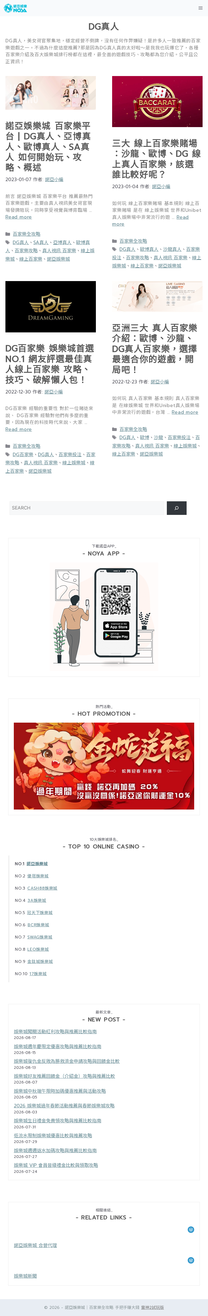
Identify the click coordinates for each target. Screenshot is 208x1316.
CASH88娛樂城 (42, 888)
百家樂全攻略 (26, 234)
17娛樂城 (38, 974)
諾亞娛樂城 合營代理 (35, 1245)
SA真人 (40, 242)
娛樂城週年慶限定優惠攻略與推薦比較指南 (57, 1046)
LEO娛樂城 (38, 949)
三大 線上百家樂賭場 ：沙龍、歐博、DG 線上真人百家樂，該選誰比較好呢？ (156, 159)
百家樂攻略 (26, 250)
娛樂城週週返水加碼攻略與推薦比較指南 (55, 1150)
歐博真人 (149, 249)
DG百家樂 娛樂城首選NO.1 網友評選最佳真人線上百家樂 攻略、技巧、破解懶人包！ (50, 364)
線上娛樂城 (73, 462)
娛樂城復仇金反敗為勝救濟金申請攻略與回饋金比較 (67, 1061)
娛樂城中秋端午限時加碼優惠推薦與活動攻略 (60, 1091)
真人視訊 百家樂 (59, 250)
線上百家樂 (30, 259)
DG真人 (21, 242)
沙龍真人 (172, 249)
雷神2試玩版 (152, 1308)
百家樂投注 (70, 454)
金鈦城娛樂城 (40, 962)
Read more (18, 217)
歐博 (144, 437)
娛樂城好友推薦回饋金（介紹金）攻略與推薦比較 (64, 1076)
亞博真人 (62, 242)
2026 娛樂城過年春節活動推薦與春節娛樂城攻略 (64, 1105)
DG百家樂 (23, 454)
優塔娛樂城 (38, 876)
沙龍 (158, 437)
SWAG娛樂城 (40, 937)
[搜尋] (177, 508)
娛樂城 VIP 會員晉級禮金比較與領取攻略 (56, 1165)
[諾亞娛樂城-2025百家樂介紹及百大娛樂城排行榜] (15, 8)
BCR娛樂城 (38, 925)
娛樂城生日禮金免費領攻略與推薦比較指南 (57, 1120)
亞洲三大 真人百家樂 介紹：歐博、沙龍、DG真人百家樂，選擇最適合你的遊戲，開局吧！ (155, 349)
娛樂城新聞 (25, 1276)
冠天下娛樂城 (40, 913)
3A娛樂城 (37, 900)
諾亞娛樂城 (58, 259)
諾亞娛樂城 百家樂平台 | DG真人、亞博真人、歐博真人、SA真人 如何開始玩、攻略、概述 (48, 147)
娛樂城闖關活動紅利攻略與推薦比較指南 (55, 1031)
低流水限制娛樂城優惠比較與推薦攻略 (53, 1135)
